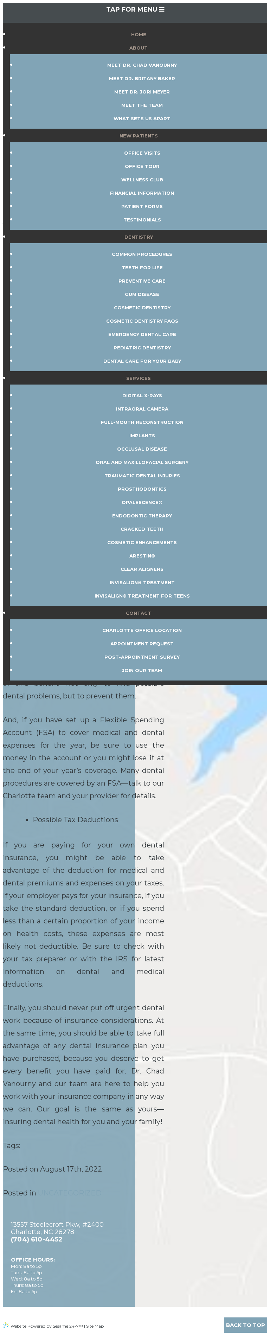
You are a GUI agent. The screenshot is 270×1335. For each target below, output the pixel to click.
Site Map (95, 1326)
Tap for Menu (132, 9)
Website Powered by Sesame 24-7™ (47, 1326)
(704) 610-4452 (37, 1239)
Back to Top (245, 1325)
